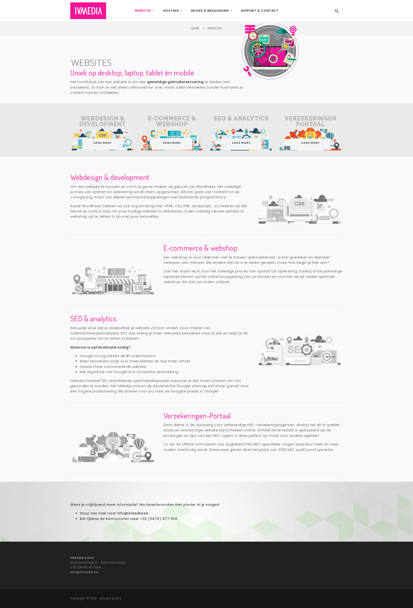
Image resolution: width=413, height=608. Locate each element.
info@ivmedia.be (84, 572)
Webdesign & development (102, 132)
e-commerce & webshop (172, 132)
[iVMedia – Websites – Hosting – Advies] (88, 10)
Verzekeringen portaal (310, 132)
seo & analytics (241, 132)
